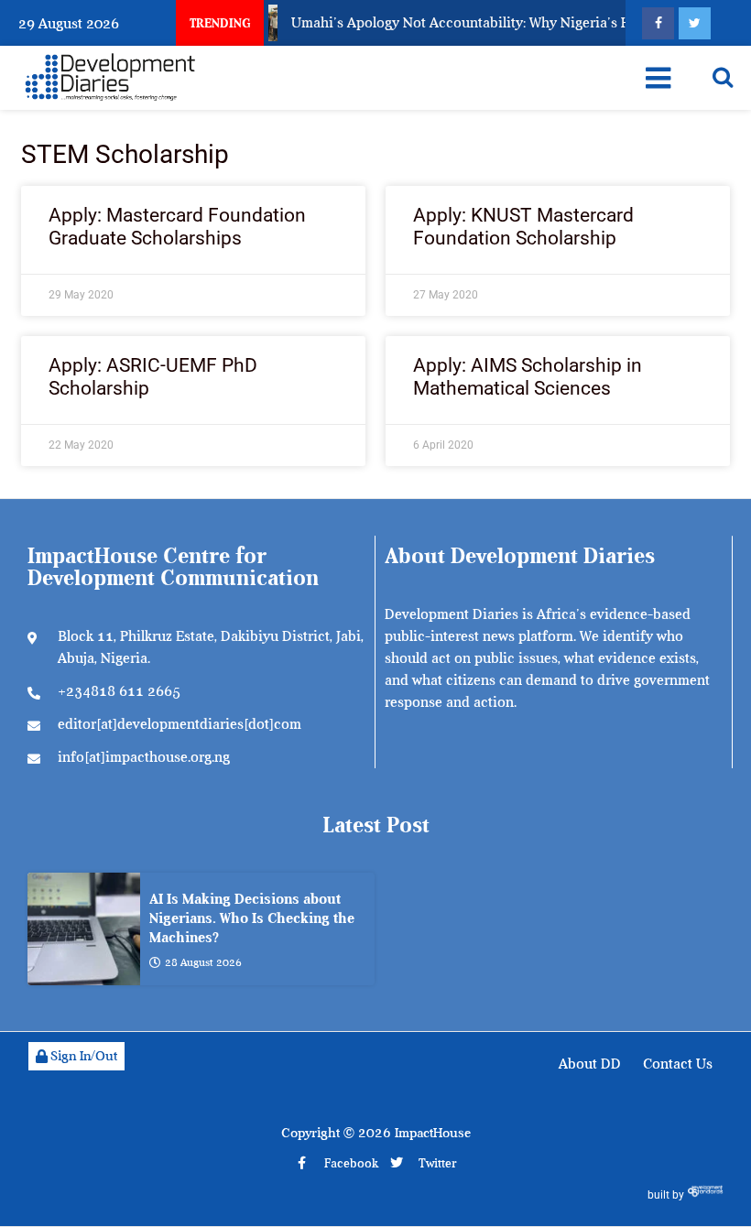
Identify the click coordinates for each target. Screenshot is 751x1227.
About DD (590, 1064)
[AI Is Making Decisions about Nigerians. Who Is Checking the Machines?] (83, 929)
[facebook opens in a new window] (658, 23)
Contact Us (678, 1064)
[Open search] (723, 77)
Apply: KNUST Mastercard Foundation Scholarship (523, 226)
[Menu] (658, 77)
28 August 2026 (203, 962)
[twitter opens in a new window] (695, 23)
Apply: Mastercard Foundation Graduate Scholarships (177, 226)
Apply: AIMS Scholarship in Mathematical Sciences (527, 376)
